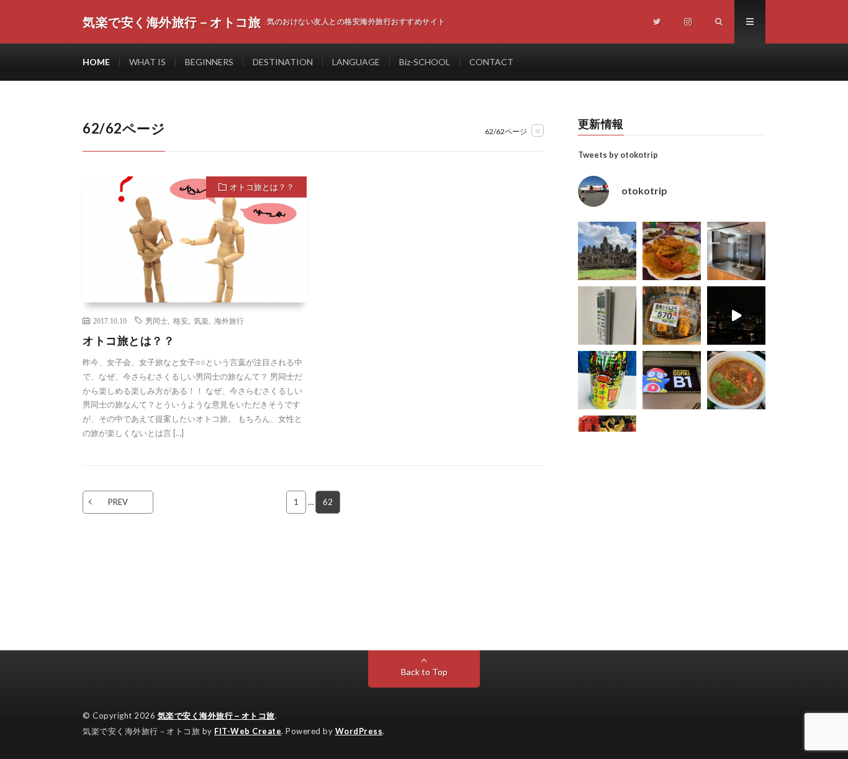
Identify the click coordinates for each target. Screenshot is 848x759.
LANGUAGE (356, 62)
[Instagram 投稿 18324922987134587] (736, 251)
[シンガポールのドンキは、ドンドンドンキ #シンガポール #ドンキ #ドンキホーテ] (672, 380)
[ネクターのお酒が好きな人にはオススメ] (607, 380)
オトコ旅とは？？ (262, 187)
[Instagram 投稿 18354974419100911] (607, 315)
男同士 (156, 320)
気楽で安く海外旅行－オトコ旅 (216, 715)
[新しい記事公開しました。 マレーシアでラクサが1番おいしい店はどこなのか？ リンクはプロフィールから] (736, 380)
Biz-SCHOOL (424, 62)
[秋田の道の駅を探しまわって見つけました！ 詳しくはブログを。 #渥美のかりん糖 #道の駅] (672, 315)
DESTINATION (283, 62)
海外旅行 (229, 320)
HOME (96, 62)
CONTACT (491, 62)
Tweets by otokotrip (618, 155)
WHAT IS (147, 62)
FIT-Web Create (247, 731)
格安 (180, 320)
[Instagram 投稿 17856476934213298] (607, 251)
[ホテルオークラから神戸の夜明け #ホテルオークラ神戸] (736, 315)
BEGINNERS (209, 62)
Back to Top (424, 671)
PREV (118, 502)
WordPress (359, 731)
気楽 (201, 320)
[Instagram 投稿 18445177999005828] (672, 251)
